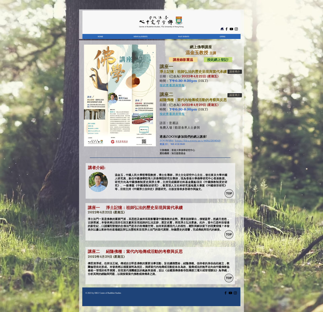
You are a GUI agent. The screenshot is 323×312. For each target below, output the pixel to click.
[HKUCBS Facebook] (226, 29)
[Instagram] (236, 29)
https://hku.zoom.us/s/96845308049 (197, 140)
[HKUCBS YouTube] (231, 29)
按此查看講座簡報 (172, 114)
